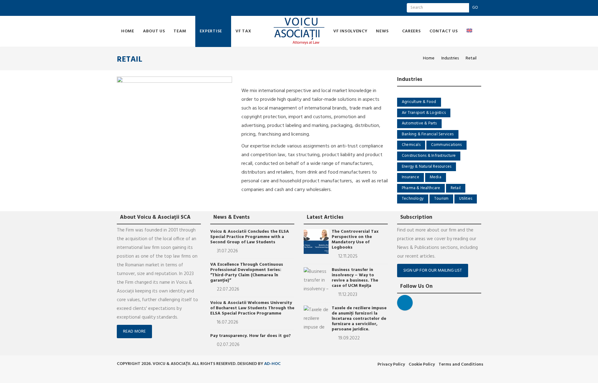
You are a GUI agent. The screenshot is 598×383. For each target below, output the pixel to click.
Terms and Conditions (461, 364)
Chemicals (411, 145)
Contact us (444, 31)
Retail (456, 188)
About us (154, 31)
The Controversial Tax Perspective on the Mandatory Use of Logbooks (355, 239)
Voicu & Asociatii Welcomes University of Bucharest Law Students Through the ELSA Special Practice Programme (252, 308)
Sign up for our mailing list (432, 270)
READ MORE (134, 331)
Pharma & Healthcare (421, 188)
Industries (450, 58)
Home (127, 31)
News (383, 31)
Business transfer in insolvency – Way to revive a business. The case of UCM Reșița (355, 277)
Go (475, 7)
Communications (446, 145)
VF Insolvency (350, 31)
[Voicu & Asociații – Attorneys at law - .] (299, 31)
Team (180, 31)
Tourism (441, 198)
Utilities (465, 198)
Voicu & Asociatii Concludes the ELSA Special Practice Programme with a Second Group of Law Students (249, 237)
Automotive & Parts (419, 123)
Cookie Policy (422, 364)
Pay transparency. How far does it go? (250, 335)
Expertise (211, 31)
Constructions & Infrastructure (429, 155)
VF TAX (243, 31)
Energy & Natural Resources (426, 166)
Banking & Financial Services (428, 134)
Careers (411, 31)
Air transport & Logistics (424, 113)
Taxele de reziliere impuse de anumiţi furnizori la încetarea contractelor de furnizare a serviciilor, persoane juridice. (359, 319)
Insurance (410, 177)
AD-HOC (272, 363)
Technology (413, 198)
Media (435, 177)
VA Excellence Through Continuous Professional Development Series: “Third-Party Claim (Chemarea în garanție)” (246, 272)
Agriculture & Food (419, 102)
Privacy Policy (391, 364)
